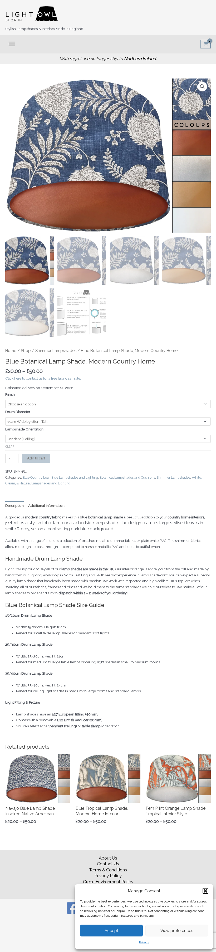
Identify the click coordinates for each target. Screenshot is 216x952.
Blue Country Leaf (36, 477)
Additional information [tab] (46, 505)
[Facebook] (72, 908)
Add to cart (36, 458)
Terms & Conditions (108, 869)
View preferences (176, 930)
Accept (111, 930)
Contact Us (108, 863)
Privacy (144, 942)
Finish (10, 394)
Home (10, 350)
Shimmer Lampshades (55, 350)
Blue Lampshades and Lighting (74, 477)
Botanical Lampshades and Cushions (127, 477)
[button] (205, 891)
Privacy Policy (108, 875)
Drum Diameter (17, 412)
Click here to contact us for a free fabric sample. (43, 378)
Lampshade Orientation (24, 429)
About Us (108, 858)
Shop (26, 350)
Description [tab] (14, 505)
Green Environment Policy (108, 881)
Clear (9, 446)
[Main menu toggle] (11, 44)
